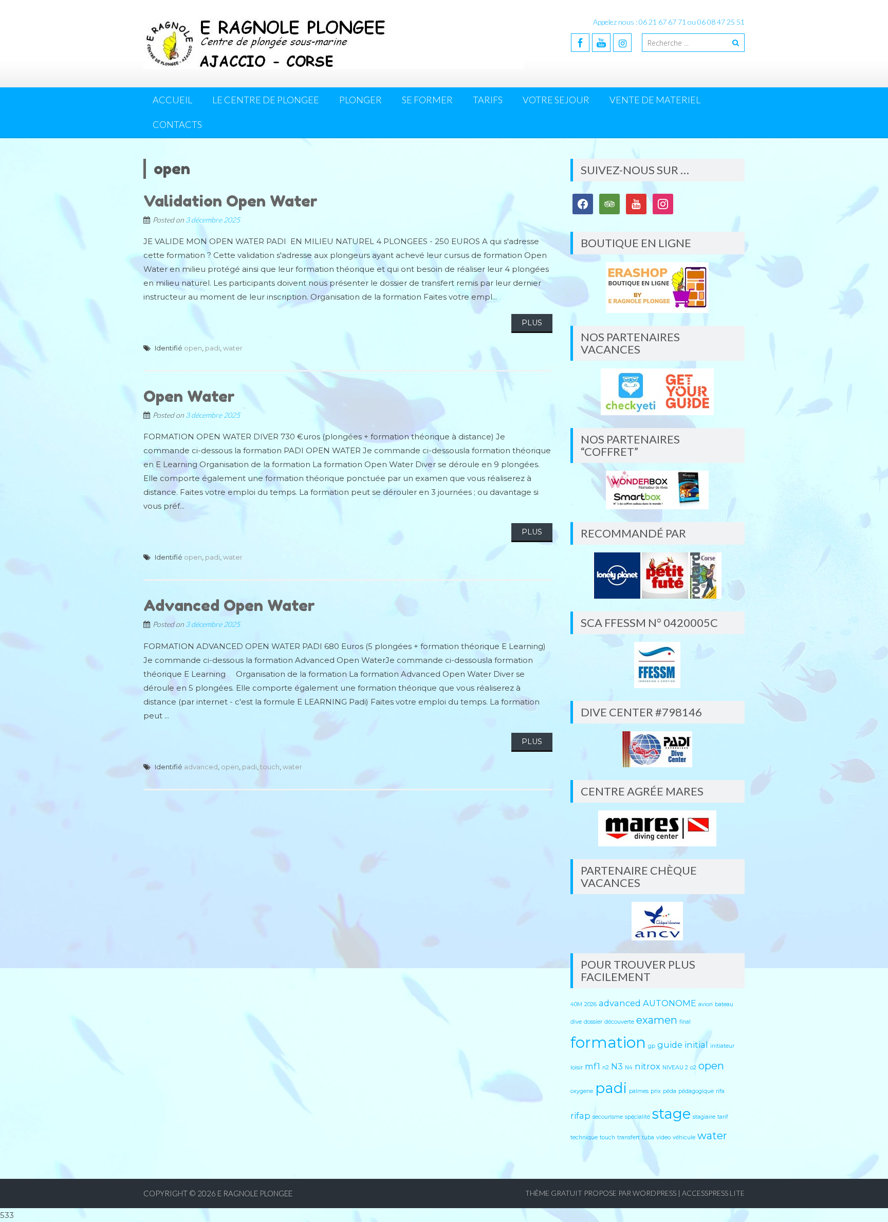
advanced (201, 767)
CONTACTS (177, 124)
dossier (593, 1022)
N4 (629, 1067)
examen (656, 1020)
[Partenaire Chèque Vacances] (657, 921)
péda (669, 1091)
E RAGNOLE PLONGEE (254, 1193)
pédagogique (696, 1091)
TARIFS (488, 99)
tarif (722, 1117)
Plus (532, 322)
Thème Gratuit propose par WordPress (600, 1193)
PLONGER (360, 99)
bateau (724, 1004)
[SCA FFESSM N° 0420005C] (657, 665)
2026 (590, 1004)
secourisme (608, 1117)
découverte (619, 1022)
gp (651, 1046)
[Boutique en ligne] (657, 287)
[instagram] (622, 42)
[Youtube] (601, 42)
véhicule (684, 1137)
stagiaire (704, 1117)
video (663, 1137)
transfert (628, 1137)
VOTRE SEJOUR (556, 99)
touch (270, 767)
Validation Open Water (230, 201)
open (193, 348)
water (233, 348)
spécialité (637, 1117)
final (685, 1022)
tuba (648, 1137)
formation (608, 1042)
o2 (693, 1067)
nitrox (647, 1066)
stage (671, 1113)
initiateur (722, 1046)
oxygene (581, 1091)
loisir (576, 1067)
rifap (580, 1115)
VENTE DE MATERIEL (654, 99)
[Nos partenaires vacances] (657, 391)
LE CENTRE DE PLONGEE (265, 99)
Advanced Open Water (229, 605)
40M (576, 1004)
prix (656, 1091)
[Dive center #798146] (657, 749)
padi (212, 348)
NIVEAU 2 (675, 1067)
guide (669, 1045)
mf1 (592, 1066)
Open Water (189, 396)
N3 (617, 1066)
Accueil (172, 99)
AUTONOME (669, 1003)
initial (696, 1045)
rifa (720, 1091)
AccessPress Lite (713, 1193)
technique (584, 1137)
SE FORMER (427, 99)
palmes (639, 1091)
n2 (605, 1067)
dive (576, 1022)
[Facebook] (580, 42)
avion (705, 1004)
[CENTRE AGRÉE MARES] (657, 828)
